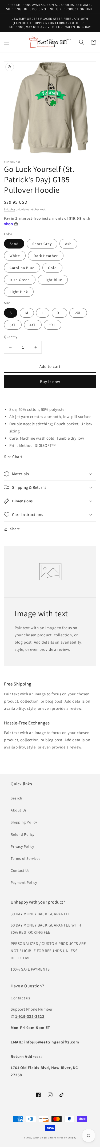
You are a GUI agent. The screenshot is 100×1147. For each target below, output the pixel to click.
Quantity (10, 336)
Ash (68, 243)
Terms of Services (25, 858)
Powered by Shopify (65, 1137)
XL (59, 312)
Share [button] (15, 528)
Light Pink (19, 291)
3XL (13, 324)
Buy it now (50, 381)
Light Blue (52, 279)
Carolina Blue (22, 267)
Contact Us (20, 870)
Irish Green (20, 279)
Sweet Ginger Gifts (43, 1137)
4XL (33, 324)
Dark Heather (46, 255)
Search (16, 798)
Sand (14, 243)
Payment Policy (24, 882)
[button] (7, 42)
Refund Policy (22, 834)
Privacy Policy (22, 846)
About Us (19, 810)
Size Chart (13, 456)
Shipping (9, 209)
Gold (52, 267)
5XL (52, 324)
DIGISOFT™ (45, 445)
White (15, 255)
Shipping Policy (24, 822)
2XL (78, 312)
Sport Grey (42, 243)
